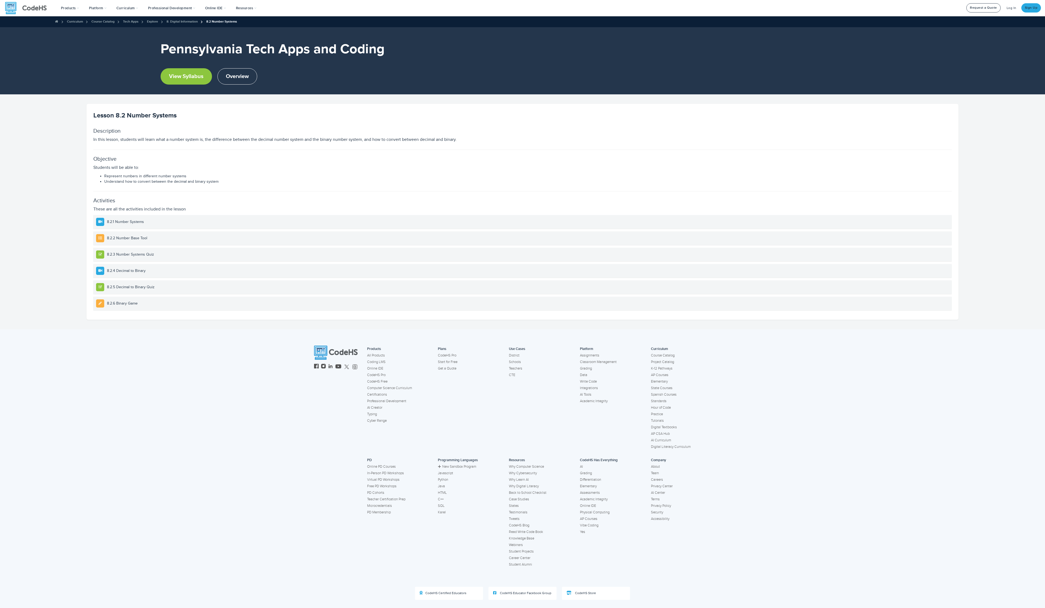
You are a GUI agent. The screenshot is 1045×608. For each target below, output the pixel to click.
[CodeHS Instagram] (323, 367)
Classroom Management (598, 362)
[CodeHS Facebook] (316, 367)
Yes (582, 532)
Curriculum (75, 22)
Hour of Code (661, 407)
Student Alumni (520, 564)
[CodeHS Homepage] (28, 8)
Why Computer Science (526, 466)
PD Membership (379, 512)
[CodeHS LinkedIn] (330, 367)
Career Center (519, 558)
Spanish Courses (664, 394)
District (514, 355)
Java (441, 486)
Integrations (589, 388)
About (655, 466)
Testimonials (518, 512)
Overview (237, 76)
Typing (372, 414)
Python (443, 479)
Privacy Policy (661, 506)
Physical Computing (595, 512)
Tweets (514, 519)
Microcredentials (379, 506)
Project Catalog (662, 362)
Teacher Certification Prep (386, 499)
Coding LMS (376, 362)
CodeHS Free (377, 381)
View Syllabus (186, 76)
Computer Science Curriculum (389, 388)
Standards (658, 401)
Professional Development (386, 401)
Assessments (590, 493)
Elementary (659, 381)
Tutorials (657, 420)
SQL (441, 506)
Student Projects (521, 551)
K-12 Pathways (661, 368)
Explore (152, 22)
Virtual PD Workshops (383, 479)
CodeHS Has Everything (599, 460)
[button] (70, 8)
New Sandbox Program (459, 466)
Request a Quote (983, 8)
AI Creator (374, 407)
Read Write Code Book (526, 532)
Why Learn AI (519, 479)
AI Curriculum (661, 440)
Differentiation (590, 479)
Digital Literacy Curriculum (671, 447)
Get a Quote (447, 368)
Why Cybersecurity (523, 473)
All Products (376, 355)
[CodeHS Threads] (355, 367)
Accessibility (660, 519)
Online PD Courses (381, 466)
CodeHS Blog (519, 525)
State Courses (661, 388)
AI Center (658, 493)
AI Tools (585, 394)
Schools (515, 362)
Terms (655, 499)
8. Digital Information (182, 22)
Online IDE (375, 368)
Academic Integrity (594, 401)
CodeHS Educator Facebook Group (525, 593)
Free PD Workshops (382, 486)
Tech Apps (131, 22)
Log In (1011, 8)
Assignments (589, 355)
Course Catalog (103, 22)
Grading (586, 368)
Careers (657, 479)
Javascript (445, 473)
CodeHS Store (585, 593)
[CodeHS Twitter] (346, 367)
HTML (442, 493)
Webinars (516, 545)
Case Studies (519, 499)
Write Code (588, 381)
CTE (512, 375)
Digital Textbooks (664, 427)
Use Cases (517, 349)
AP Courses (659, 375)
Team (655, 473)
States (514, 506)
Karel (442, 512)
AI (581, 466)
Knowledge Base (521, 538)
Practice (657, 414)
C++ (441, 499)
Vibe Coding (589, 525)
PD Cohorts (375, 493)
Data (583, 375)
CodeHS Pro (376, 375)
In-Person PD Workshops (385, 473)
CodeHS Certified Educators (445, 593)
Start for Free (447, 362)
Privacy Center (662, 486)
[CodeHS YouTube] (338, 367)
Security (657, 512)
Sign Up (1031, 8)
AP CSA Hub (660, 434)
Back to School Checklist (527, 493)
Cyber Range (377, 420)
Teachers (515, 368)
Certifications (377, 394)
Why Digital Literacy (524, 486)
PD (369, 460)
